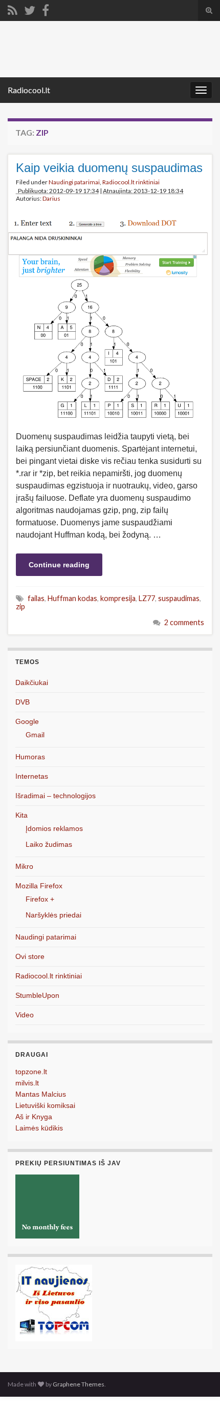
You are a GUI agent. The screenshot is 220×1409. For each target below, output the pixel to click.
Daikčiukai (31, 682)
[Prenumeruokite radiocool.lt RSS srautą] (12, 8)
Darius (51, 198)
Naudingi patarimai (74, 182)
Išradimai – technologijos (55, 796)
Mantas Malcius (40, 1094)
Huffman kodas (72, 598)
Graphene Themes (78, 1384)
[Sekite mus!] (29, 8)
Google (27, 721)
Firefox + (40, 899)
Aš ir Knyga (33, 1117)
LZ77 (147, 598)
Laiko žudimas (49, 844)
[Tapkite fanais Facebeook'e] (45, 8)
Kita (21, 815)
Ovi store (30, 956)
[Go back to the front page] (110, 49)
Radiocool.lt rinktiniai (131, 182)
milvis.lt (27, 1083)
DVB (22, 702)
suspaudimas (179, 598)
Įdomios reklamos (54, 828)
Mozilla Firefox (38, 886)
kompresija (118, 598)
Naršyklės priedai (53, 915)
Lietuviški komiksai (45, 1105)
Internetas (31, 776)
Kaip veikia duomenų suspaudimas (109, 168)
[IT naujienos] (53, 1302)
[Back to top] (197, 1386)
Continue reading (59, 565)
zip (20, 606)
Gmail (35, 735)
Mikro (24, 866)
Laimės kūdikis (39, 1128)
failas (36, 598)
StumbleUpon (37, 995)
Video (24, 1015)
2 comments (184, 622)
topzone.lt (31, 1072)
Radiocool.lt (29, 90)
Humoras (30, 757)
